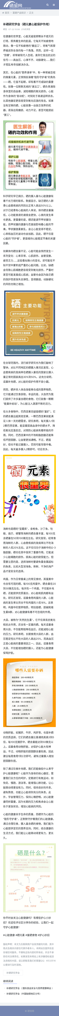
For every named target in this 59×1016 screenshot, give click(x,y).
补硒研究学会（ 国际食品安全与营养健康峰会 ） (30, 988)
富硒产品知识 (19, 12)
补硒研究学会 (13, 972)
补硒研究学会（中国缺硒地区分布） (24, 993)
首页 (7, 12)
